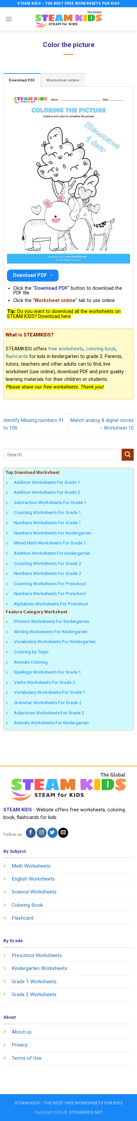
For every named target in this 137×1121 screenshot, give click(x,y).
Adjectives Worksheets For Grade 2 (49, 712)
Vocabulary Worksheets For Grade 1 (49, 692)
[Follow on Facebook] (31, 833)
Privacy (20, 1045)
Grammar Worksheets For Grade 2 (47, 702)
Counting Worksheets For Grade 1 (47, 512)
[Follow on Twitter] (53, 833)
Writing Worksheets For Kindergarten (50, 631)
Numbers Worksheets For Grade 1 (47, 522)
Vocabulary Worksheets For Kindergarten (54, 641)
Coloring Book (27, 905)
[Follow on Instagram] (42, 833)
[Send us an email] (63, 833)
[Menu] (8, 18)
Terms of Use (27, 1058)
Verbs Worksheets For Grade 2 (44, 682)
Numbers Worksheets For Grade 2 (47, 573)
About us (22, 1032)
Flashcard (22, 918)
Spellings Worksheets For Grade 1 (47, 672)
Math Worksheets (31, 866)
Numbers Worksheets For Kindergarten (52, 532)
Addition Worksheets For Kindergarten (52, 553)
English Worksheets (33, 879)
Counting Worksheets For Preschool (50, 583)
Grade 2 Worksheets (34, 994)
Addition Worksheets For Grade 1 (47, 482)
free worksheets (65, 349)
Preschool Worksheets (37, 955)
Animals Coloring (31, 662)
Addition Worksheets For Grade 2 (47, 492)
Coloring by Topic (31, 651)
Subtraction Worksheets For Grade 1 (50, 502)
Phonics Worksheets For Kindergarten (51, 621)
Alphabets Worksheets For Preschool (51, 603)
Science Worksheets (34, 892)
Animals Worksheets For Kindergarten (51, 722)
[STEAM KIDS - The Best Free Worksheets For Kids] (68, 18)
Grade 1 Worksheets (34, 982)
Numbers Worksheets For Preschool (50, 593)
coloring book (101, 349)
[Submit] (128, 455)
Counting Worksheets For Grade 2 (47, 563)
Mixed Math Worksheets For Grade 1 (50, 542)
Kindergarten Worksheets (39, 968)
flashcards (17, 356)
